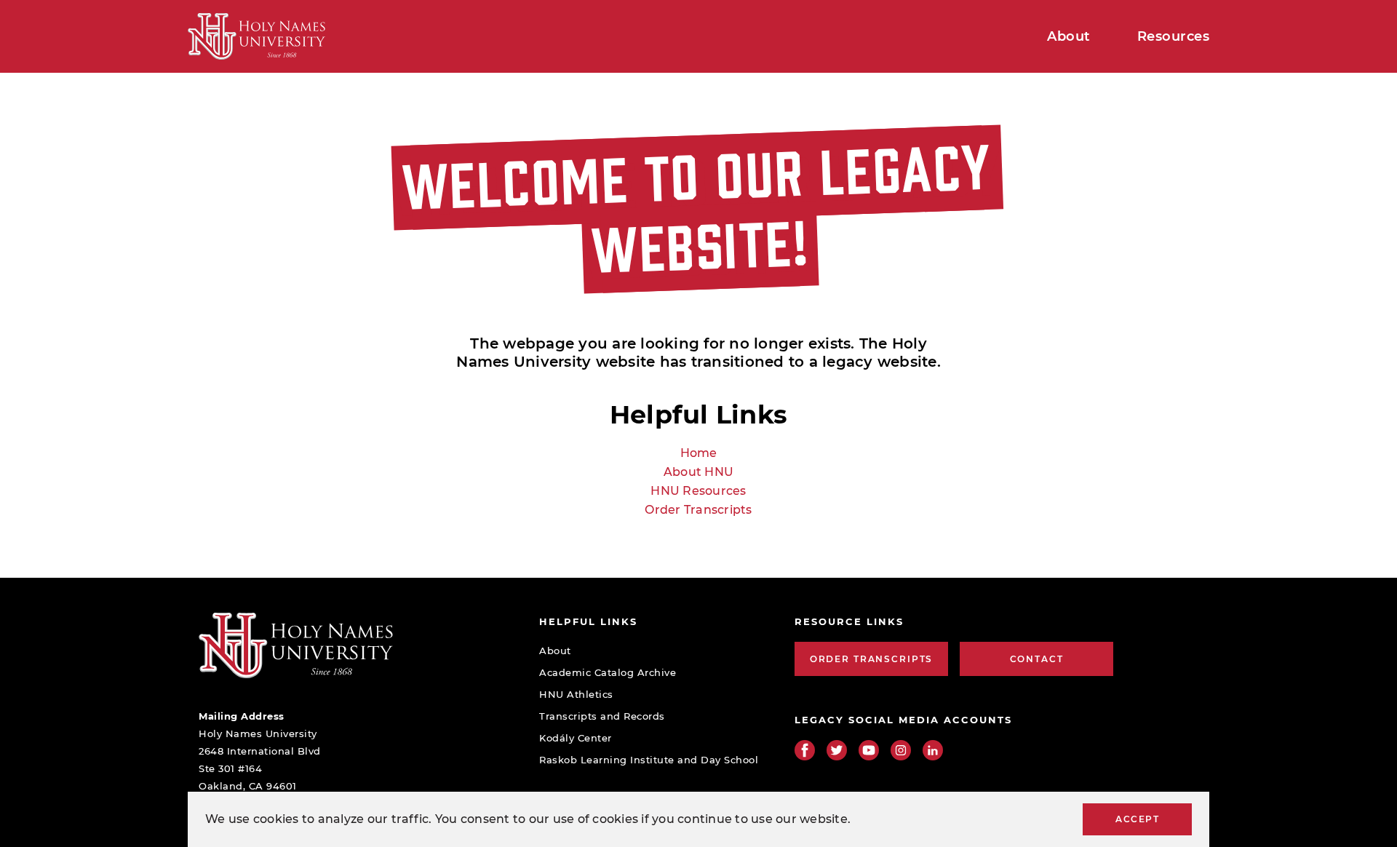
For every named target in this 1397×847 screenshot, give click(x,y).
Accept (1137, 819)
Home (698, 453)
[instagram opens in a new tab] (901, 750)
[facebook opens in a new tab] (805, 750)
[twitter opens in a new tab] (837, 750)
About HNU (698, 472)
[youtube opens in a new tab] (869, 750)
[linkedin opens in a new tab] (933, 750)
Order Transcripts (698, 510)
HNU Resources (698, 491)
